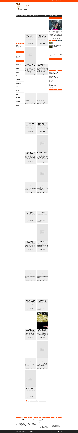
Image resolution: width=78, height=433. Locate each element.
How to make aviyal (18, 46)
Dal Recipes (17, 57)
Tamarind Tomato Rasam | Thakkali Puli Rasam (30, 213)
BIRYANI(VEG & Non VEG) (53, 75)
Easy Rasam (42, 182)
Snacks (17, 86)
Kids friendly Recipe (18, 79)
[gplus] (54, 0)
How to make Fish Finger (54, 424)
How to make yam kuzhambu (43, 426)
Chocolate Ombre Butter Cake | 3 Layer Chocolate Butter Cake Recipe (55, 52)
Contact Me (45, 15)
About (41, 15)
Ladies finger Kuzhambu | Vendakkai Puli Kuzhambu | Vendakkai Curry (30, 301)
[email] (58, 0)
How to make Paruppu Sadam (32, 424)
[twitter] (52, 0)
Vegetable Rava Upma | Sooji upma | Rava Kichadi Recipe (42, 271)
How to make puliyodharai (31, 419)
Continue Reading (30, 43)
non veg (17, 98)
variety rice (17, 105)
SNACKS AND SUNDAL (53, 83)
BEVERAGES (51, 87)
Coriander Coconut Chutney (42, 358)
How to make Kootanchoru (31, 425)
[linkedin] (55, 38)
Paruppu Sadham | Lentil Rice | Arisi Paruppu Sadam (30, 153)
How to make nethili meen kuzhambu (21, 425)
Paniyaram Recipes (18, 83)
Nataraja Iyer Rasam (30, 182)
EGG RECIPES (51, 81)
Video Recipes (56, 15)
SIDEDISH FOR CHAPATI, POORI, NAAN (55, 78)
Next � (42, 400)
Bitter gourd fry (18, 45)
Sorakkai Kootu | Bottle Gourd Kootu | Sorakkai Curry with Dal (30, 330)
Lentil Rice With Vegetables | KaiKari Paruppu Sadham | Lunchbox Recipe (42, 65)
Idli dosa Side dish (18, 58)
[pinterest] (61, 0)
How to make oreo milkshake (55, 425)
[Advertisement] (47, 8)
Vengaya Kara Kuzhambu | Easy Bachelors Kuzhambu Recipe (30, 271)
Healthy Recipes (18, 76)
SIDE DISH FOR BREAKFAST (53, 73)
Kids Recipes (30, 15)
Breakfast (17, 68)
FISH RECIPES (51, 80)
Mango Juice (42, 241)
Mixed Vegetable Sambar (30, 123)
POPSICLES (51, 86)
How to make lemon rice (31, 423)
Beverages (17, 54)
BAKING (51, 84)
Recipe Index (21, 15)
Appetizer (17, 65)
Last (45, 400)
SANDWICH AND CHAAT (53, 85)
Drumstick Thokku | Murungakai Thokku (42, 36)
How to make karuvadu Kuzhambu (20, 423)
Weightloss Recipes (36, 15)
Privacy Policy (51, 15)
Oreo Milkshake (42, 212)
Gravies (17, 75)
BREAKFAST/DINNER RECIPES (54, 72)
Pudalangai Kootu (18, 47)
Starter (17, 87)
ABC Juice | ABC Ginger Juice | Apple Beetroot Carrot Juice (42, 94)
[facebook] (53, 0)
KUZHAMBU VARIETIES (53, 76)
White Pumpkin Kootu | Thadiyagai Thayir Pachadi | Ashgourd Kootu (42, 330)
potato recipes (18, 101)
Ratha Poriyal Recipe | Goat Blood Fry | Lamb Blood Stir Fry (55, 49)
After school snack (18, 64)
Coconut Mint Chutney (30, 388)
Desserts (17, 72)
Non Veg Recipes (18, 55)
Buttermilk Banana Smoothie (42, 152)
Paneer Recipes (18, 82)
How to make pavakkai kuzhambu (43, 427)
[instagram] (56, 0)
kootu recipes (18, 97)
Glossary (25, 15)
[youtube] (60, 0)
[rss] (57, 0)
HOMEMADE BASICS (52, 82)
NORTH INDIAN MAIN (53, 74)
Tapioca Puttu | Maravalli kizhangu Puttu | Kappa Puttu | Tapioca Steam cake (30, 36)
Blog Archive (59, 40)
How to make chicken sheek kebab (55, 426)
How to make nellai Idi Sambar (20, 419)
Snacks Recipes (18, 56)
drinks (17, 94)
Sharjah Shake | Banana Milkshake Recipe (30, 242)
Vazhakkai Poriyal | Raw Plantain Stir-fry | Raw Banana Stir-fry (42, 301)
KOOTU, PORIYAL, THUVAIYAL (54, 77)
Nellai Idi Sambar (30, 94)
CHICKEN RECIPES (52, 79)
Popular (52, 40)
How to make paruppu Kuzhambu (20, 424)
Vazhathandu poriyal (18, 48)
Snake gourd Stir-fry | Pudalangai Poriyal (30, 359)
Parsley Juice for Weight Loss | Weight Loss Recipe (57, 42)
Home (17, 15)
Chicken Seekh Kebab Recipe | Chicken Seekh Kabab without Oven (55, 55)
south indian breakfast (19, 104)
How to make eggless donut (55, 419)
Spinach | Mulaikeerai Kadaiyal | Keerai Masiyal (57, 46)
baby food (17, 90)
